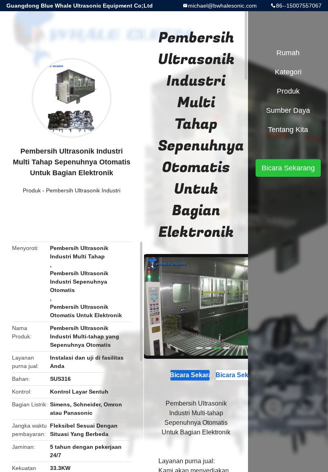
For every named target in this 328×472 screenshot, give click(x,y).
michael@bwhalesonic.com (222, 5)
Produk (32, 190)
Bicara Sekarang (190, 375)
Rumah (288, 53)
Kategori (288, 72)
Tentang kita (288, 130)
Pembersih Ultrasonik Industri (83, 190)
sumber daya (288, 110)
